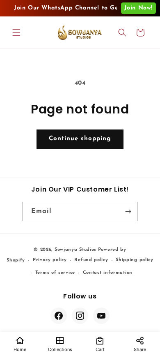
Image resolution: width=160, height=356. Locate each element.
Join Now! (138, 8)
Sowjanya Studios (75, 249)
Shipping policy (134, 260)
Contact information (108, 272)
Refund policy (91, 260)
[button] (16, 32)
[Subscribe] (128, 211)
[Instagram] (80, 315)
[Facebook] (58, 315)
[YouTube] (101, 315)
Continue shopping (80, 139)
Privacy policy (50, 260)
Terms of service (55, 272)
